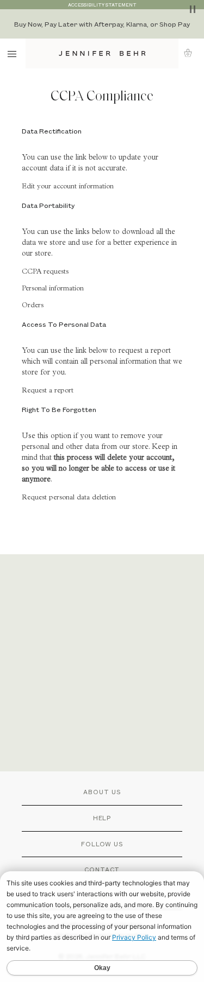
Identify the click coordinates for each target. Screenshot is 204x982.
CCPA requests (45, 272)
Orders (33, 305)
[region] (102, 24)
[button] (191, 53)
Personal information (53, 289)
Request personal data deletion (69, 498)
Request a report (47, 391)
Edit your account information (68, 187)
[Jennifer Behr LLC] (102, 53)
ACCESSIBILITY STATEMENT (102, 5)
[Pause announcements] (193, 9)
